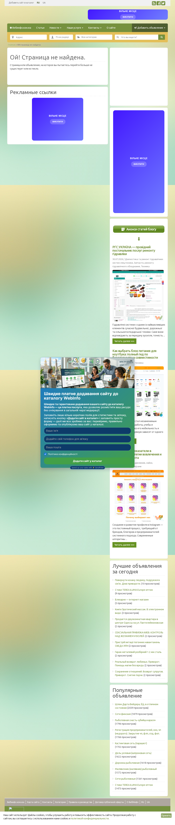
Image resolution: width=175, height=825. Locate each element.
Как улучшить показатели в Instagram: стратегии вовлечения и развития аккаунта (136, 454)
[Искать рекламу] (161, 37)
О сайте (111, 27)
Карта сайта (33, 802)
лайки (149, 463)
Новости (55, 27)
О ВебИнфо (132, 802)
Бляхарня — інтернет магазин (132, 599)
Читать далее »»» (124, 341)
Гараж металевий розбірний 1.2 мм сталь (138, 652)
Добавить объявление (150, 27)
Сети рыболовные (125, 778)
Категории (60, 802)
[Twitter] (163, 4)
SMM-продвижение (135, 463)
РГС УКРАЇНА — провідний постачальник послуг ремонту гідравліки (133, 250)
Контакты (94, 27)
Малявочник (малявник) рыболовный (136, 769)
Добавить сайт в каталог (21, 3)
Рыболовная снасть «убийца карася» (135, 720)
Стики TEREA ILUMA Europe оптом (134, 589)
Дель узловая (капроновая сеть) (133, 753)
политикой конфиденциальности (90, 818)
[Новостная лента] (154, 4)
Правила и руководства (80, 802)
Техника (145, 266)
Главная (11, 45)
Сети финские (123, 714)
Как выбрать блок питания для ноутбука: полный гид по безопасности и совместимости (135, 354)
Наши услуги (74, 27)
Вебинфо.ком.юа (21, 27)
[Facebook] (159, 4)
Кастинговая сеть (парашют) (131, 743)
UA (44, 3)
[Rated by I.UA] (16, 809)
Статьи (40, 27)
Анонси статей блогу (141, 229)
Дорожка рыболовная (127, 762)
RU (38, 3)
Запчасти (139, 263)
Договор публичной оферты (109, 802)
